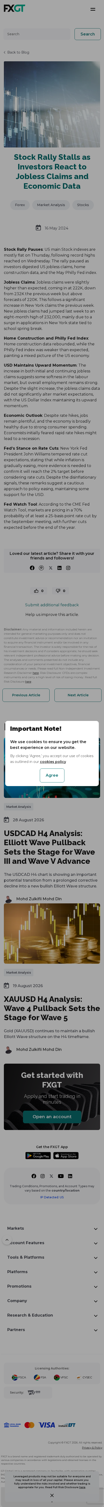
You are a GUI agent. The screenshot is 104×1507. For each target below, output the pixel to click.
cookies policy (53, 762)
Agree (52, 775)
